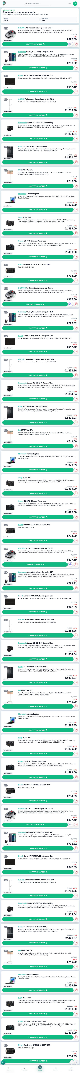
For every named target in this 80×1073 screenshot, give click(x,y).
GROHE (21, 99)
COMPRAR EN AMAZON (34, 44)
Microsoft (22, 194)
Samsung (22, 52)
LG (19, 170)
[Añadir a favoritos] (76, 44)
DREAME (22, 28)
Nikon (20, 264)
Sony (20, 217)
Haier (20, 146)
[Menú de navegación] (3, 1063)
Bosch (20, 75)
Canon (20, 241)
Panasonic (22, 123)
